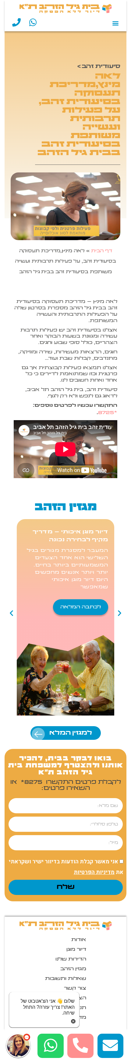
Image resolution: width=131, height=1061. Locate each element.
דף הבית (101, 251)
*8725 (107, 413)
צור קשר (75, 988)
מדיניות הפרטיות (94, 872)
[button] (115, 23)
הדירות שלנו (70, 959)
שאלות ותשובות (65, 978)
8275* (30, 782)
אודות (78, 940)
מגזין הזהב (73, 969)
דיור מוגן (76, 949)
